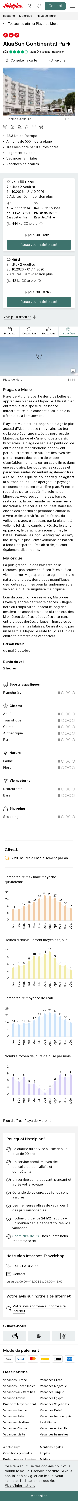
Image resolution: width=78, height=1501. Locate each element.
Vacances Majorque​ (53, 1386)
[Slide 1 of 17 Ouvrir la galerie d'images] (39, 92)
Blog (39, 1336)
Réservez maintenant (38, 245)
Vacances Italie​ (13, 1416)
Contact (55, 6)
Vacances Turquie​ (52, 1392)
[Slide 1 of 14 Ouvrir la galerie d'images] (39, 356)
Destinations (15, 1372)
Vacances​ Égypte (52, 1398)
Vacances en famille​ (53, 1428)
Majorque (25, 16)
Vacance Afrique (14, 1398)
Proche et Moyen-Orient (19, 1404)
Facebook (63, 1336)
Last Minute (48, 1422)
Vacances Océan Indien (19, 1386)
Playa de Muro (46, 16)
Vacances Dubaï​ (51, 1410)
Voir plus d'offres (17, 317)
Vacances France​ (15, 1410)
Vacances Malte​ (14, 1434)
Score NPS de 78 (25, 1236)
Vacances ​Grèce (51, 1380)
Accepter (39, 1496)
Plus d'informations (20, 1485)
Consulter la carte (23, 60)
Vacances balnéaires (54, 1434)
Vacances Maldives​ (16, 1422)
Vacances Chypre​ (15, 1428)
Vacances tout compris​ (55, 1416)
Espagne (9, 16)
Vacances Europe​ (15, 1380)
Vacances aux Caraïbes (19, 1392)
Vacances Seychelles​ (54, 1404)
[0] (39, 6)
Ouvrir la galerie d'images (70, 111)
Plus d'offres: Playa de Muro (25, 1120)
